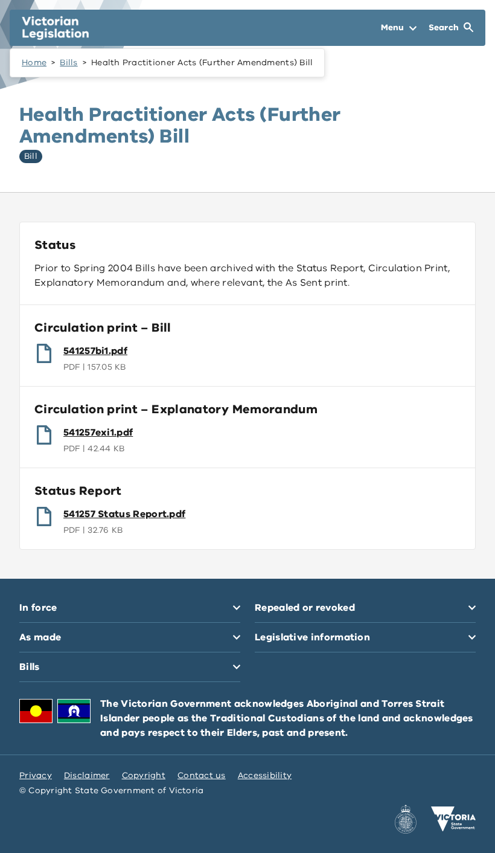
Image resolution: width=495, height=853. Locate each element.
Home (34, 62)
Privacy (35, 775)
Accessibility (265, 775)
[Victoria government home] (453, 819)
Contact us (201, 775)
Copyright (143, 775)
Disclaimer (87, 775)
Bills (68, 62)
